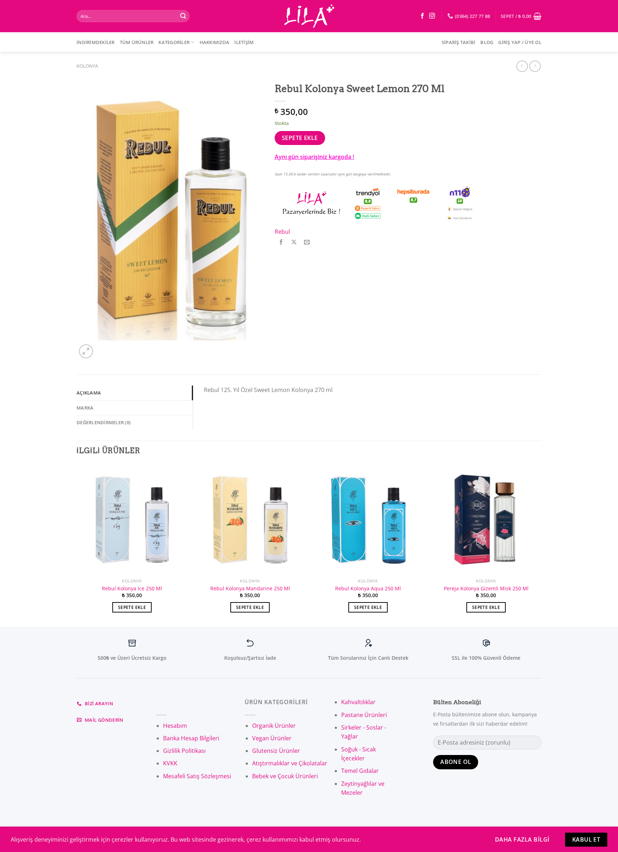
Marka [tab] (85, 408)
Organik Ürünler (274, 726)
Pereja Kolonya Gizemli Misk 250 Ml (486, 588)
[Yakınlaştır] (86, 351)
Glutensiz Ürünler (276, 751)
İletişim (244, 42)
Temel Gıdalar (360, 771)
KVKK (170, 763)
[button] (8, 835)
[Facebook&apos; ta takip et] (422, 16)
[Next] (541, 544)
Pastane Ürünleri (364, 715)
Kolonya (87, 66)
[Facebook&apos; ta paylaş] (281, 242)
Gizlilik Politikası (184, 751)
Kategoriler (174, 42)
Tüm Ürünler (137, 42)
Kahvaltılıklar (358, 702)
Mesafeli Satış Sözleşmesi (197, 776)
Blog (486, 42)
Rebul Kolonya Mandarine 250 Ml (250, 588)
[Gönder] (183, 16)
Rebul (282, 232)
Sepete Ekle (300, 138)
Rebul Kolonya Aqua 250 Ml (368, 588)
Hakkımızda (215, 42)
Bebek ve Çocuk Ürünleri (285, 776)
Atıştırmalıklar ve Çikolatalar (289, 763)
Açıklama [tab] (89, 392)
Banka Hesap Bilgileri (191, 738)
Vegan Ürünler (271, 738)
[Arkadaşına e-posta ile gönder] (307, 242)
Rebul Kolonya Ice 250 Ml (132, 588)
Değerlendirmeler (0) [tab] (104, 422)
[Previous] (77, 544)
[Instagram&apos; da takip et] (432, 16)
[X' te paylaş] (294, 242)
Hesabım (175, 726)
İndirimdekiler (96, 42)
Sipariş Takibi (459, 42)
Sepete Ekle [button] (132, 607)
